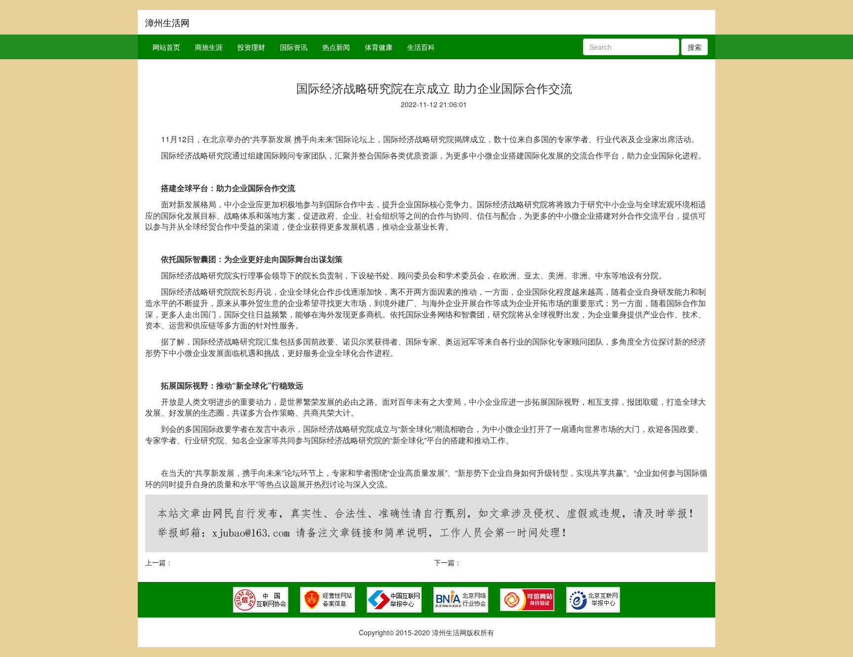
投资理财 (251, 47)
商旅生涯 (209, 47)
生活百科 (421, 47)
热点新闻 (336, 47)
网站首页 (166, 47)
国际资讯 (294, 47)
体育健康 (378, 47)
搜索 (694, 47)
